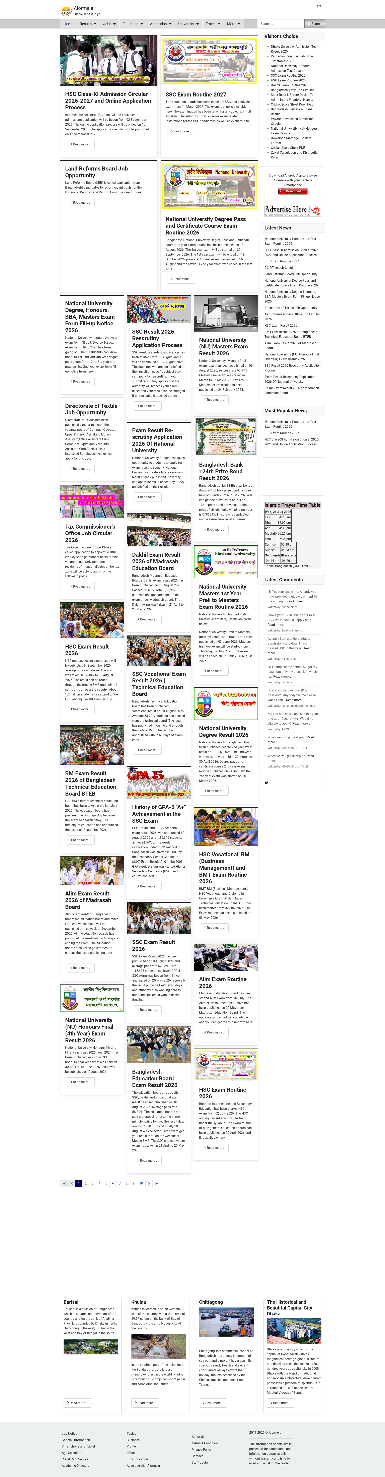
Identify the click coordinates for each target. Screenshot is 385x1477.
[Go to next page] (149, 1183)
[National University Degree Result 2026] (226, 703)
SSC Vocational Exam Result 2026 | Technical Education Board (159, 684)
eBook (131, 1453)
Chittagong (211, 1302)
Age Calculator (72, 1453)
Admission (158, 24)
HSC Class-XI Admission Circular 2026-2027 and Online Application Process (108, 101)
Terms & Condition (205, 1443)
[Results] (94, 23)
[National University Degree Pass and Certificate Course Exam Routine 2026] (209, 186)
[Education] (140, 23)
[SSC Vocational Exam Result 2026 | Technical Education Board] (159, 650)
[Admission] (169, 23)
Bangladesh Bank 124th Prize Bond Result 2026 (221, 471)
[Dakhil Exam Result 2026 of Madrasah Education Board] (159, 530)
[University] (196, 23)
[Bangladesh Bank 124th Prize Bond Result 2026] (226, 436)
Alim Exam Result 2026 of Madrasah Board (88, 900)
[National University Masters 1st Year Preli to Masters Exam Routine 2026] (226, 562)
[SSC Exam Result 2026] (159, 918)
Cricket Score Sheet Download (292, 104)
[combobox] (281, 23)
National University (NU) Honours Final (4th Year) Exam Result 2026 (89, 1030)
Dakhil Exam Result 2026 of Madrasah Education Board (156, 561)
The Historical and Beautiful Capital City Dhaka (289, 1308)
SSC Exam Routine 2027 (196, 94)
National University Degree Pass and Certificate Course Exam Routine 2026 (206, 226)
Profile (131, 1446)
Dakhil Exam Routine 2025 (289, 85)
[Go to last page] (156, 1183)
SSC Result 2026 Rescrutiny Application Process (157, 338)
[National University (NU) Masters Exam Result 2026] (226, 313)
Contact (197, 1456)
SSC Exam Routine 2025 (288, 75)
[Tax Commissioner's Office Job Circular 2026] (92, 501)
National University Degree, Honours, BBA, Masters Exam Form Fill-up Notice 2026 (90, 317)
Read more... (295, 601)
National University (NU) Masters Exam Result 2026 (223, 347)
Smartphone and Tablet (78, 1446)
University (186, 24)
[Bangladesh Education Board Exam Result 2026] (159, 1045)
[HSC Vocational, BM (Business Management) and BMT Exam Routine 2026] (226, 826)
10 (141, 1183)
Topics (131, 1433)
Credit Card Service (75, 1459)
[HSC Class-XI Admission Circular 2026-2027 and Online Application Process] (108, 60)
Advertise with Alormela (143, 1466)
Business (133, 1440)
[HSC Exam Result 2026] (92, 620)
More (231, 24)
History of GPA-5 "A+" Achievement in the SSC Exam (159, 814)
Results (86, 24)
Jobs (107, 24)
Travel (211, 24)
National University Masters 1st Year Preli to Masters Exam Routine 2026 (223, 596)
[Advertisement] (159, 1248)
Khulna (138, 1302)
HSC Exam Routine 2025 (288, 80)
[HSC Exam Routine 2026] (226, 1065)
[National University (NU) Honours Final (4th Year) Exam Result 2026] (92, 998)
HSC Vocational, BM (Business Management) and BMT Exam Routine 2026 (224, 868)
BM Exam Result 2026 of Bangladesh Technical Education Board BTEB (90, 783)
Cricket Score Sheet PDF (288, 148)
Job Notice (69, 1433)
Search (316, 24)
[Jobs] (113, 23)
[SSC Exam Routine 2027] (209, 61)
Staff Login (200, 1462)
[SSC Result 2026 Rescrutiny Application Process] (159, 309)
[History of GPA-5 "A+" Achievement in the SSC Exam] (159, 783)
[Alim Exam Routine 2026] (226, 957)
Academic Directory (75, 1466)
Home (68, 24)
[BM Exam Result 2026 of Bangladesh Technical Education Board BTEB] (92, 745)
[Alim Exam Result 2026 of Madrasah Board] (92, 871)
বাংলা (318, 5)
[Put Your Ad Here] (292, 211)
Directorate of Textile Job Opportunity (91, 409)
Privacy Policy (202, 1450)
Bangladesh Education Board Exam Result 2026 (154, 1078)
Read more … (81, 144)
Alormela (83, 8)
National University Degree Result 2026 (223, 731)
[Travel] (218, 23)
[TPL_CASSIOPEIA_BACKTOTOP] (378, 1469)
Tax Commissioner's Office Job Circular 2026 (90, 533)
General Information (76, 1440)
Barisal (71, 1302)
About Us (198, 1437)
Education (130, 24)
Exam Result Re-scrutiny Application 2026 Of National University (157, 440)
